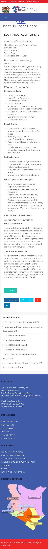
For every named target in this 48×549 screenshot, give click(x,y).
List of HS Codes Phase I (15, 336)
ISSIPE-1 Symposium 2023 (12, 452)
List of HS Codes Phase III (15, 345)
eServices (31, 1)
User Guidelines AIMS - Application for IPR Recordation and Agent (22, 365)
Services (5, 469)
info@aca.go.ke (14, 401)
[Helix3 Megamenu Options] (6, 17)
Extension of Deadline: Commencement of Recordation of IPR (22, 329)
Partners (5, 465)
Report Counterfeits (8, 1)
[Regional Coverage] (24, 507)
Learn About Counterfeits (14, 459)
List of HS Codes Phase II (15, 340)
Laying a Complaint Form (13, 472)
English (24, 10)
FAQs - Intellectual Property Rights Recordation (19, 356)
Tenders (5, 432)
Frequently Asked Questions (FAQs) (18, 462)
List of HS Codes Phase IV (15, 350)
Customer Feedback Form (13, 455)
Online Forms (8, 435)
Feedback (21, 1)
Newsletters (7, 425)
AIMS (38, 1)
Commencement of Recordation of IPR (22, 322)
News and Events (9, 422)
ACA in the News (9, 438)
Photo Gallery (8, 428)
